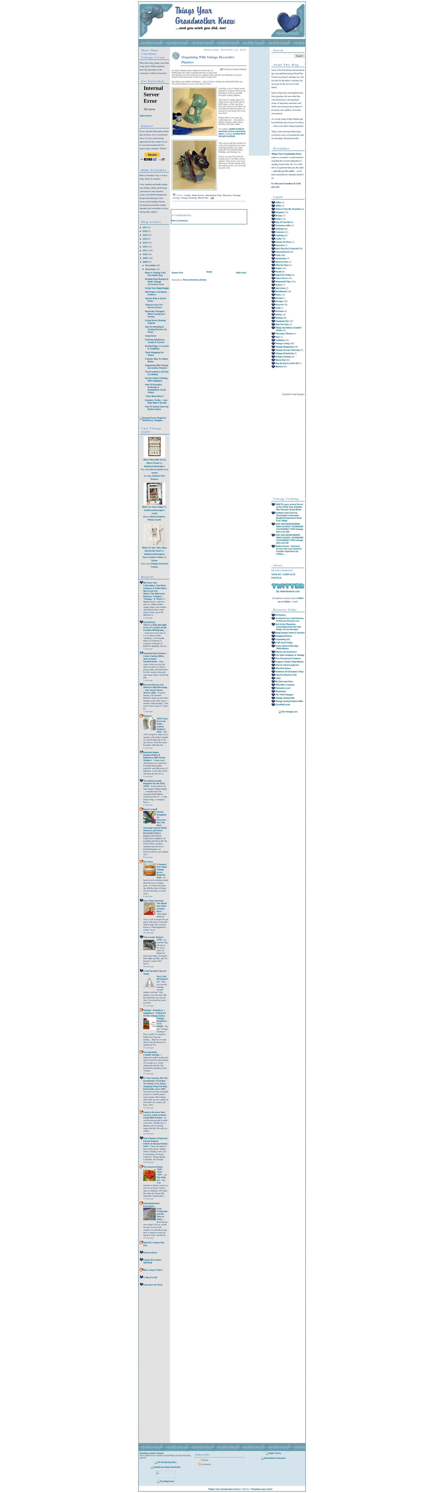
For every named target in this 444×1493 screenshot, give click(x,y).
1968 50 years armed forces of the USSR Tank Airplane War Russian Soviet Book (289, 507)
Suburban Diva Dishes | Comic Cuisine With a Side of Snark (154, 656)
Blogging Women (283, 636)
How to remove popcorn (287, 665)
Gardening (280, 258)
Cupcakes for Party (153, 1285)
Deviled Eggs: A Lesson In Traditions (157, 347)
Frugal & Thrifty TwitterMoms (289, 662)
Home (209, 272)
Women (279, 366)
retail (277, 308)
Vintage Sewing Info (284, 698)
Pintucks (147, 716)
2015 (145, 235)
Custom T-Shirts (156, 557)
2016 (145, 231)
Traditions (280, 340)
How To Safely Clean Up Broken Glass (156, 408)
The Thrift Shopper (284, 694)
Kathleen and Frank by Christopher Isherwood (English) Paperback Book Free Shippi (288, 517)
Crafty (188, 195)
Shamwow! (280, 691)
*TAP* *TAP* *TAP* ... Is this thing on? (162, 1174)
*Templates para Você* (261, 1489)
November (150, 269)
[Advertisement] (197, 246)
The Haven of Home (153, 1167)
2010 (145, 254)
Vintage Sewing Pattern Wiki (289, 701)
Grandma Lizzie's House (152, 1453)
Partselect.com (282, 688)
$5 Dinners (280, 615)
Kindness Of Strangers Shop (289, 671)
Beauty (278, 215)
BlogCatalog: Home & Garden (289, 633)
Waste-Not (203, 198)
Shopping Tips (282, 321)
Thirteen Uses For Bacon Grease (154, 306)
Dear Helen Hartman (153, 901)
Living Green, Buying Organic (155, 321)
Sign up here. (146, 116)
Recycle (227, 195)
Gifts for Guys (282, 265)
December (150, 265)
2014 (145, 239)
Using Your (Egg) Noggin (157, 288)
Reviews (279, 311)
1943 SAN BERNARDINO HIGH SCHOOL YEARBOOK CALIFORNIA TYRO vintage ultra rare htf (289, 539)
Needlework (281, 291)
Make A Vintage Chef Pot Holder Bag (155, 274)
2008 (145, 262)
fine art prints (156, 469)
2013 (145, 243)
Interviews (280, 288)
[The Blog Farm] (165, 1481)
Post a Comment (179, 220)
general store (281, 262)
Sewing (278, 318)
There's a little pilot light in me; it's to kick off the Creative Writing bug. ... (155, 627)
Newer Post (177, 273)
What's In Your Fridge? (153, 507)
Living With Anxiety (153, 1117)
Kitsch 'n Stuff (150, 809)
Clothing (279, 229)
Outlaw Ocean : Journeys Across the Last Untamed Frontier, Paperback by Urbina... (288, 550)
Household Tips (214, 195)
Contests (279, 232)
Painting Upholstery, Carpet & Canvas (155, 341)
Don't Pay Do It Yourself (286, 248)
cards (154, 513)
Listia (278, 678)
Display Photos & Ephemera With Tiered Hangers (154, 758)
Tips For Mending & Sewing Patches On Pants (156, 329)
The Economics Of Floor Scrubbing (157, 373)
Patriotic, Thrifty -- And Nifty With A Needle (156, 401)
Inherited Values (151, 752)
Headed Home (150, 661)
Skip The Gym (282, 324)
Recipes (279, 301)
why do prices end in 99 (286, 363)
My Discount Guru (284, 681)
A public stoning (151, 1055)
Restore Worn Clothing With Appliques (156, 379)
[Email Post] (212, 198)
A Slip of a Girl (150, 1277)
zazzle (154, 473)
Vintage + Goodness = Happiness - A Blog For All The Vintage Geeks (154, 1013)
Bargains (279, 212)
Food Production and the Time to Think (162, 1214)
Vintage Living (282, 343)
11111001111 (149, 622)
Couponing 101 (282, 639)
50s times (148, 862)
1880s (278, 202)
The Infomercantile (152, 781)
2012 (145, 247)
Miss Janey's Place (152, 1270)
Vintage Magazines (284, 347)
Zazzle (154, 560)
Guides (278, 268)
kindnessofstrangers (154, 466)
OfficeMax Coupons (285, 685)
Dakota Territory (283, 242)
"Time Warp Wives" (154, 396)
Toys (277, 337)
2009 (145, 258)
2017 (145, 227)
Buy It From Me (282, 222)
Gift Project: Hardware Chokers (156, 293)
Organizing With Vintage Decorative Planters (156, 366)
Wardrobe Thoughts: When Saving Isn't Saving (155, 314)
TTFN (159, 940)
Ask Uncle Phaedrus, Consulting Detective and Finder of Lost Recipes (288, 627)
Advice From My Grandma (288, 209)
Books (278, 219)
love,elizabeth (150, 1052)
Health (278, 271)
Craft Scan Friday (284, 642)
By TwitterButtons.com (288, 591)
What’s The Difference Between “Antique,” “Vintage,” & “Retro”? (154, 596)
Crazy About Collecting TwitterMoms (286, 647)
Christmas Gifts (283, 225)
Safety (278, 314)
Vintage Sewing (189, 198)
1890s (278, 206)
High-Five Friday (283, 275)
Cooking (279, 235)
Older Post (241, 273)
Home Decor (198, 195)
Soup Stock (150, 336)
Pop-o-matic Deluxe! (153, 937)
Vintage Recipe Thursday (287, 350)
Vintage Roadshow (284, 353)
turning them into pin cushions (232, 135)
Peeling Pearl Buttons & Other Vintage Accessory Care (156, 282)
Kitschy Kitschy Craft (286, 675)
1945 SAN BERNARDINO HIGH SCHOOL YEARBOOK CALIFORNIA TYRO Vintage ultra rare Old (289, 528)
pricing (278, 298)
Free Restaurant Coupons (288, 658)
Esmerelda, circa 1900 (154, 1089)
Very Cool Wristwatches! (162, 979)
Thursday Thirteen (284, 333)
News (278, 295)
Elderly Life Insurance (286, 652)
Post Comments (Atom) (194, 280)
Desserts (279, 245)
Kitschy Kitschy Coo (153, 685)
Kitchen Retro (150, 1252)
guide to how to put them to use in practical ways (232, 131)
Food (277, 255)
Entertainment (282, 252)
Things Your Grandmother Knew (224, 1489)
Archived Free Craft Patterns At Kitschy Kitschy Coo (289, 619)
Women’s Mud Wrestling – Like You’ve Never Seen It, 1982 (155, 690)
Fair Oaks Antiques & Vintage (289, 655)
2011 (145, 250)
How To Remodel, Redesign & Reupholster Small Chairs (155, 388)
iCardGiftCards (282, 704)
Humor (278, 285)
